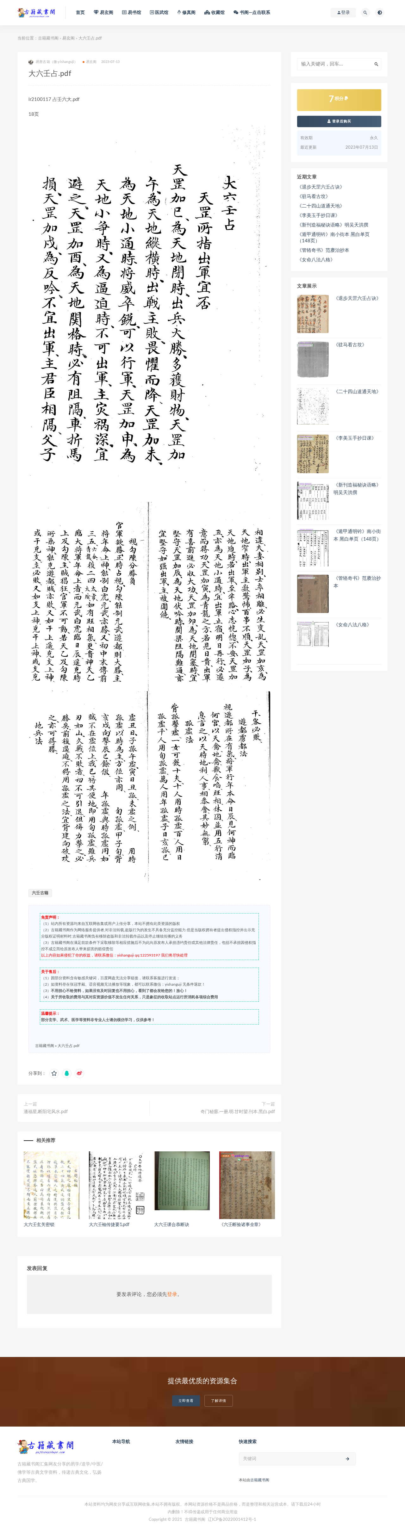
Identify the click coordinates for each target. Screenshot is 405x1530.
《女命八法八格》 (316, 259)
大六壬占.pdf (68, 1046)
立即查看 (186, 1401)
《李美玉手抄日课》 (318, 215)
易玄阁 (68, 38)
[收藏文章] (54, 1073)
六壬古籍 (40, 893)
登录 (172, 1294)
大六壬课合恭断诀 (171, 1225)
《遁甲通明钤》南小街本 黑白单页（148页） (333, 237)
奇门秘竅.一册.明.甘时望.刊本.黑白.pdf (238, 1112)
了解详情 (218, 1401)
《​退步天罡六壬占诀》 (321, 187)
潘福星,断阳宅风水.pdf (46, 1112)
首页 (80, 12)
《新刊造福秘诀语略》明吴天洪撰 (332, 225)
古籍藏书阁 (48, 38)
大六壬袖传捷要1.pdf (109, 1225)
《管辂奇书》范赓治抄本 (323, 250)
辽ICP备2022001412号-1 (232, 1520)
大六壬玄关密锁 (39, 1225)
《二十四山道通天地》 (321, 206)
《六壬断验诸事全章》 (241, 1225)
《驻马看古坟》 (313, 196)
